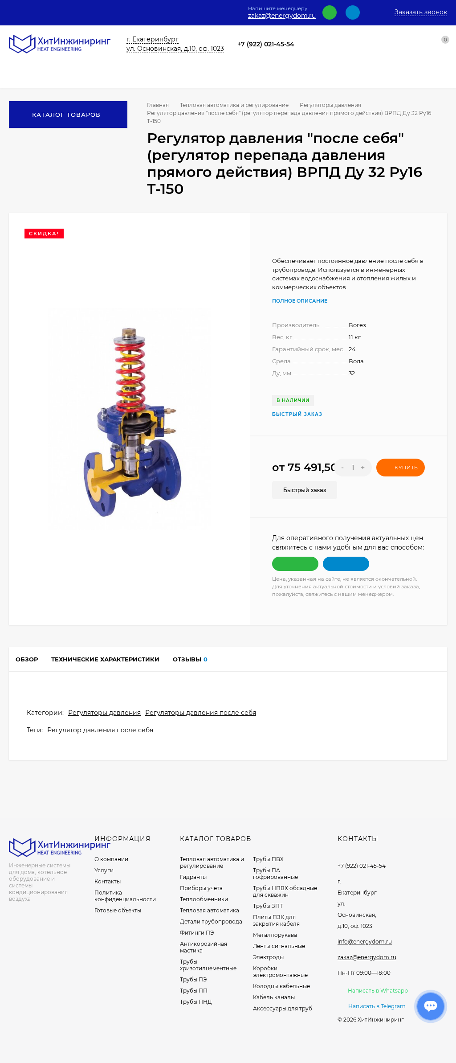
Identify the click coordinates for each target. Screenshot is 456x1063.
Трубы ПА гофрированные (275, 873)
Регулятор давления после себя (100, 730)
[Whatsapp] (329, 12)
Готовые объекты (117, 910)
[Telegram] (353, 12)
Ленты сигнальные (279, 946)
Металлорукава (275, 935)
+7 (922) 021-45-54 (265, 44)
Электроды (268, 957)
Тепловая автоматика (209, 910)
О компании (111, 859)
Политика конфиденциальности (125, 896)
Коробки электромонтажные (280, 971)
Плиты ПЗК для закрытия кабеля (276, 920)
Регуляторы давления (330, 105)
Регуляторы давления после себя (200, 713)
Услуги (104, 870)
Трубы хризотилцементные (208, 965)
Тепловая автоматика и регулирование (234, 105)
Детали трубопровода (211, 921)
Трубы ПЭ (193, 979)
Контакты (107, 881)
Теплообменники (204, 899)
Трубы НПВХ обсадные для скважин (285, 891)
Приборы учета (201, 888)
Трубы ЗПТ (268, 906)
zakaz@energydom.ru (282, 16)
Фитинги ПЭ (197, 932)
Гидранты (193, 877)
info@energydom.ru (365, 941)
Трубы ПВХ (268, 859)
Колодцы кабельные (281, 986)
